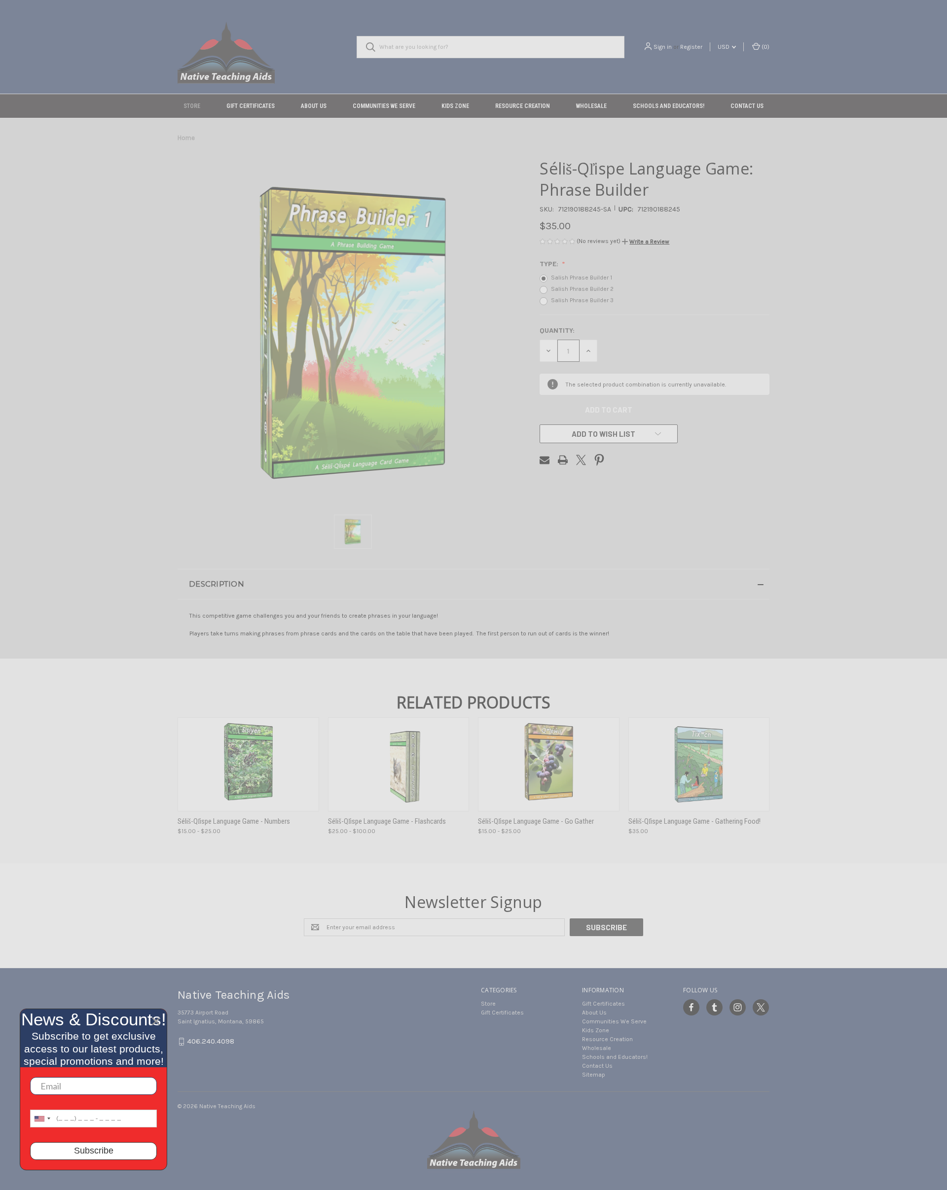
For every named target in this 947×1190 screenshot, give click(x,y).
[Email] (544, 460)
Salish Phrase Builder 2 (582, 288)
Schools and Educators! (668, 106)
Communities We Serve (384, 106)
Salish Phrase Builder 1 (581, 277)
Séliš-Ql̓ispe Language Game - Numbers (234, 821)
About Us (314, 106)
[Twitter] (581, 460)
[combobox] (42, 1118)
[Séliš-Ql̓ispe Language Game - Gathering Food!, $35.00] (699, 764)
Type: (550, 263)
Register (691, 46)
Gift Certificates (250, 106)
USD (724, 46)
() (764, 46)
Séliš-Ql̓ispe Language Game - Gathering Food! (694, 821)
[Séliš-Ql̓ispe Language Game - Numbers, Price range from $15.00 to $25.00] (248, 764)
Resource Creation (522, 106)
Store (191, 106)
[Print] (563, 460)
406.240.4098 (210, 1041)
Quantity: (557, 330)
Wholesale (591, 106)
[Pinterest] (599, 460)
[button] (645, 241)
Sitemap (593, 1074)
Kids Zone (455, 106)
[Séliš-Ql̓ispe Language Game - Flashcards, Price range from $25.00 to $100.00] (399, 764)
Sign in (663, 46)
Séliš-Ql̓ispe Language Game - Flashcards (387, 821)
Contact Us (747, 106)
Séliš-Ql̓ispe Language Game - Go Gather (536, 821)
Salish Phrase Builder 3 (582, 300)
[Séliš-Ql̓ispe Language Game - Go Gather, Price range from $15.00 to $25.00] (549, 764)
